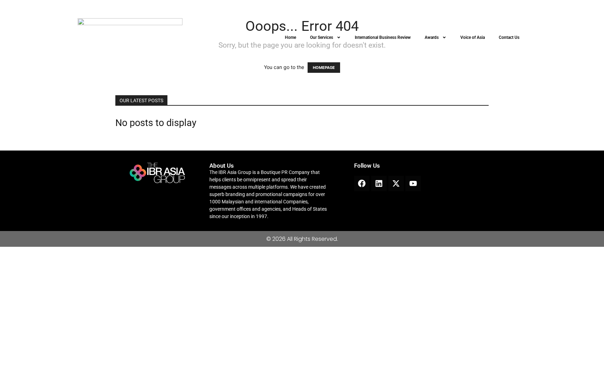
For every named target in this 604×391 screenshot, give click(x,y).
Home (290, 37)
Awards (432, 37)
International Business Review (383, 37)
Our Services (321, 37)
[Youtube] (413, 183)
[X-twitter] (396, 183)
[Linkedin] (379, 183)
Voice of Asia (472, 37)
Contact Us (509, 37)
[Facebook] (361, 183)
